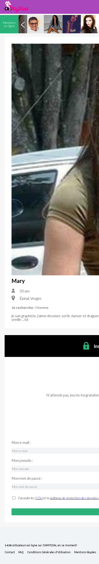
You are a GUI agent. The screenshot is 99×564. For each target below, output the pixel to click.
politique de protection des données (74, 498)
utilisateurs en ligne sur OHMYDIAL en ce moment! (41, 545)
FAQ (21, 552)
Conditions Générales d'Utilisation (49, 552)
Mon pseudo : (22, 460)
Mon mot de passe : (27, 478)
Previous (22, 24)
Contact (10, 552)
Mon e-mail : (21, 442)
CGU (39, 498)
